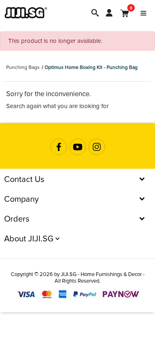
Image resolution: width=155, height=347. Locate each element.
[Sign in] (109, 13)
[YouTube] (77, 147)
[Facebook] (58, 147)
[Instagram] (96, 147)
